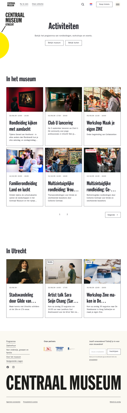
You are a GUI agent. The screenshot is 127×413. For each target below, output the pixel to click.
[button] (91, 4)
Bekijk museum (54, 43)
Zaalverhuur (11, 346)
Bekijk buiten (73, 43)
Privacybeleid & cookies (30, 402)
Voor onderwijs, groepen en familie (17, 351)
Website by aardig (115, 402)
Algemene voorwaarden (13, 402)
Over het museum (13, 357)
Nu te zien (24, 4)
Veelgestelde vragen (14, 361)
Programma (11, 342)
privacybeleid (93, 360)
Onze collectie (37, 4)
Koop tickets (104, 4)
